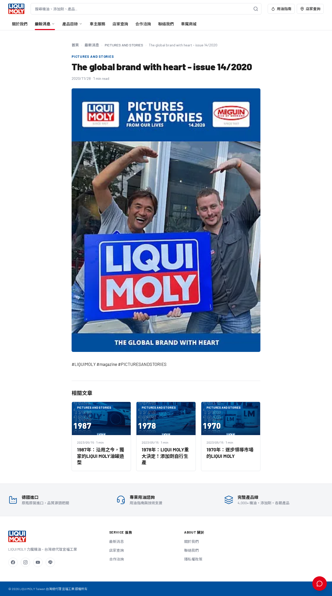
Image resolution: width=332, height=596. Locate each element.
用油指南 (284, 8)
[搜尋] (255, 8)
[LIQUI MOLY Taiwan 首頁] (16, 9)
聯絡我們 (166, 24)
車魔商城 (189, 24)
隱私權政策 (193, 559)
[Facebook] (13, 562)
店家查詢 (313, 8)
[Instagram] (25, 562)
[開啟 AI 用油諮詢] (319, 583)
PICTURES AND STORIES (124, 45)
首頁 (75, 45)
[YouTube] (38, 562)
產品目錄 (70, 24)
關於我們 (19, 24)
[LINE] (50, 562)
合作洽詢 (143, 24)
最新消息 (42, 24)
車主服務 (97, 24)
